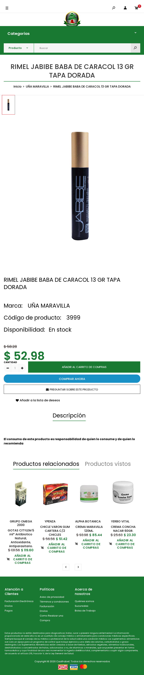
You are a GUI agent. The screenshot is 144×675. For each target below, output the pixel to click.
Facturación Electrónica (19, 601)
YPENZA (50, 521)
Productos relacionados (46, 464)
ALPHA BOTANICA (88, 521)
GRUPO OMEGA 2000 (21, 523)
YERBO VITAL (120, 521)
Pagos (9, 610)
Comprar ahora (72, 379)
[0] (136, 8)
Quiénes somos (84, 601)
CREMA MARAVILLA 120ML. (89, 529)
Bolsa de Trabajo (85, 610)
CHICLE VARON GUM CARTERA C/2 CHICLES (55, 531)
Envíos (9, 606)
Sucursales (81, 606)
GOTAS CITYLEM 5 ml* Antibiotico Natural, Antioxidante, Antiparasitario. (21, 538)
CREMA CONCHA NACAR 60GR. (123, 529)
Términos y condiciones (54, 601)
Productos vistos (108, 464)
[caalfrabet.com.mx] (72, 19)
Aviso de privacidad (52, 597)
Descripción (69, 415)
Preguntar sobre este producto (74, 389)
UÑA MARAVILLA (49, 306)
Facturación (47, 606)
